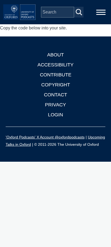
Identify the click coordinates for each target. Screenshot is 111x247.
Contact (55, 94)
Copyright (55, 84)
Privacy (55, 104)
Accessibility (55, 64)
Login (55, 114)
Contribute (55, 74)
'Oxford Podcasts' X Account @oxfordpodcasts (45, 137)
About (55, 54)
